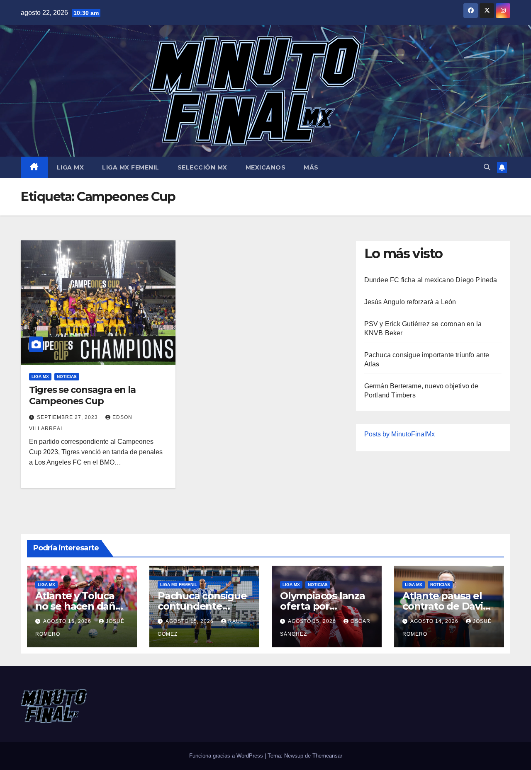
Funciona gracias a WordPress (227, 756)
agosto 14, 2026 (435, 621)
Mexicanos (266, 167)
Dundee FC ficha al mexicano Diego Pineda (430, 279)
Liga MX (70, 167)
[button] (487, 167)
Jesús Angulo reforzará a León (410, 301)
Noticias (67, 376)
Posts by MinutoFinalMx (399, 434)
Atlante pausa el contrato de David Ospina (446, 606)
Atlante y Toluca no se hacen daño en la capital (78, 606)
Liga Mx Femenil (130, 167)
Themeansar (327, 756)
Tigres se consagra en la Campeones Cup (82, 395)
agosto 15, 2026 (68, 621)
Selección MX (202, 167)
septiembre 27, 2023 (68, 417)
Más (311, 167)
